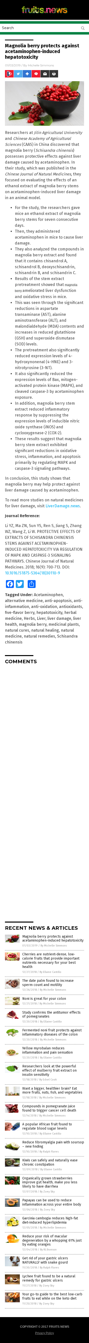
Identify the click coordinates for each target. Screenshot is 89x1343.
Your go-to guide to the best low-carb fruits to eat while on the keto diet (52, 1296)
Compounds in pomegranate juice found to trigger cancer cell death (49, 1108)
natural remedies (39, 636)
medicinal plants (63, 624)
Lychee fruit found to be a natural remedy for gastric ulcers (48, 1278)
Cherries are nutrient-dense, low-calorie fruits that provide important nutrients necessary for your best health (50, 960)
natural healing (45, 630)
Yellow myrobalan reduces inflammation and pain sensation (47, 1050)
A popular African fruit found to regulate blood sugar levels (47, 1126)
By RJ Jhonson (48, 1249)
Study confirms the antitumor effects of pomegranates (51, 1014)
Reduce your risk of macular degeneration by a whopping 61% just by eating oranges (52, 1240)
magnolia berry (32, 624)
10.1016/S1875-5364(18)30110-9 (32, 573)
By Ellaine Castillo (50, 972)
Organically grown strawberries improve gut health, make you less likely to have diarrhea (49, 1182)
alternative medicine (24, 600)
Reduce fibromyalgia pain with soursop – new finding (53, 1144)
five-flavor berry (19, 612)
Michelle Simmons (41, 65)
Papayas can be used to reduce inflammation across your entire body (51, 1202)
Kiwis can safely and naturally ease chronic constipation (50, 1162)
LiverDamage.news (62, 506)
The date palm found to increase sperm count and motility (48, 983)
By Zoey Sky (47, 1191)
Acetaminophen (48, 594)
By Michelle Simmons (54, 945)
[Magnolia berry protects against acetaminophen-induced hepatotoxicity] (44, 14)
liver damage (59, 618)
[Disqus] (44, 730)
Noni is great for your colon (44, 999)
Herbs (29, 618)
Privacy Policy (44, 1333)
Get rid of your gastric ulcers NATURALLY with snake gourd (45, 1260)
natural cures (17, 630)
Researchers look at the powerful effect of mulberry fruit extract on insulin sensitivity (49, 1070)
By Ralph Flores (49, 1151)
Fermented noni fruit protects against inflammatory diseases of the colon (52, 1032)
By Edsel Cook (48, 1079)
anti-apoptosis (58, 600)
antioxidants (70, 606)
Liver (41, 618)
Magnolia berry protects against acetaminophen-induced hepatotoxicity (53, 938)
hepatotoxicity (49, 612)
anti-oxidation (44, 606)
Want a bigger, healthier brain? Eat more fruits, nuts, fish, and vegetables (52, 1090)
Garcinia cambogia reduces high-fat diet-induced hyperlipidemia (50, 1220)
